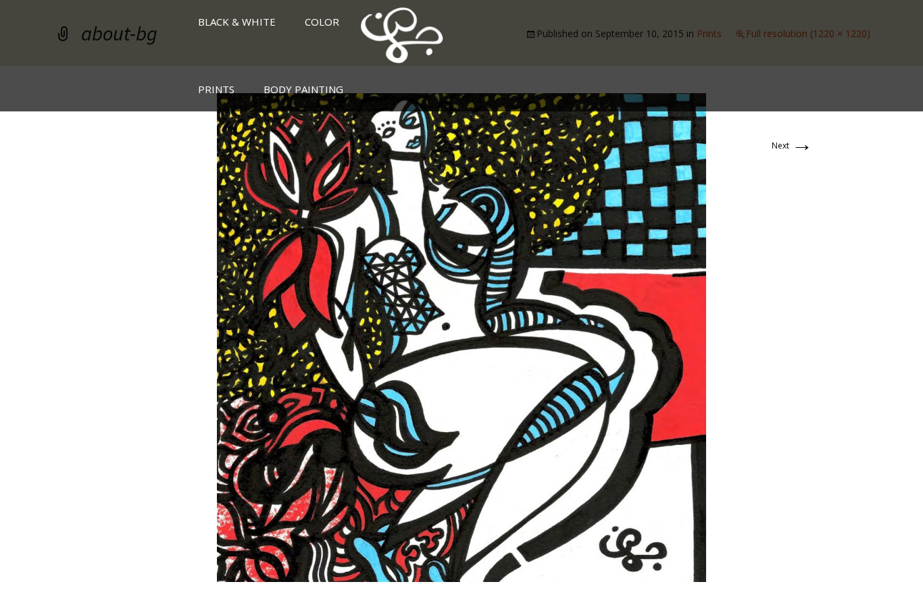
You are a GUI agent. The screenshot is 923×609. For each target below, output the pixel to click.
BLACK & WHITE (237, 21)
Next (792, 145)
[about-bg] (461, 336)
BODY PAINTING (303, 89)
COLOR (322, 21)
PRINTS (216, 89)
